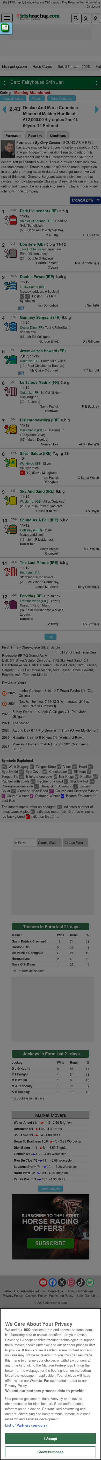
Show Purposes (50, 1451)
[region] (50, 1384)
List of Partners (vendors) (26, 1425)
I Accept (50, 1438)
